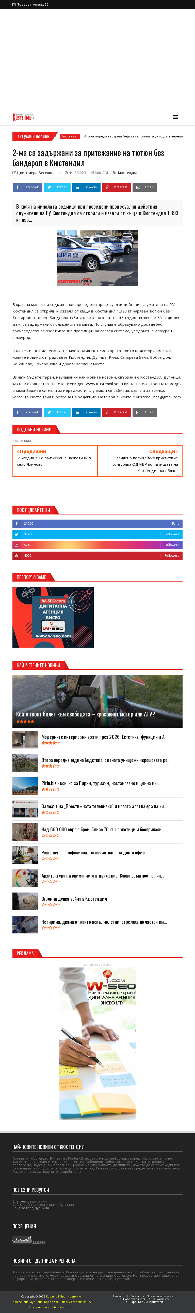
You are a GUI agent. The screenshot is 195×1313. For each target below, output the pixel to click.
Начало (118, 1296)
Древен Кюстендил (69, 13)
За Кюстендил (32, 13)
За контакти (77, 22)
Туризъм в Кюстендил (39, 22)
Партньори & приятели (146, 1301)
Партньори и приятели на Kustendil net (126, 13)
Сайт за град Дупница (30, 1208)
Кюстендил (127, 172)
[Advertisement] (97, 70)
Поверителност (134, 1299)
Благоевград (23, 1201)
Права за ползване (160, 1296)
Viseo (71, 1307)
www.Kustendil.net (103, 383)
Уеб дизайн (22, 1204)
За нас (135, 1296)
